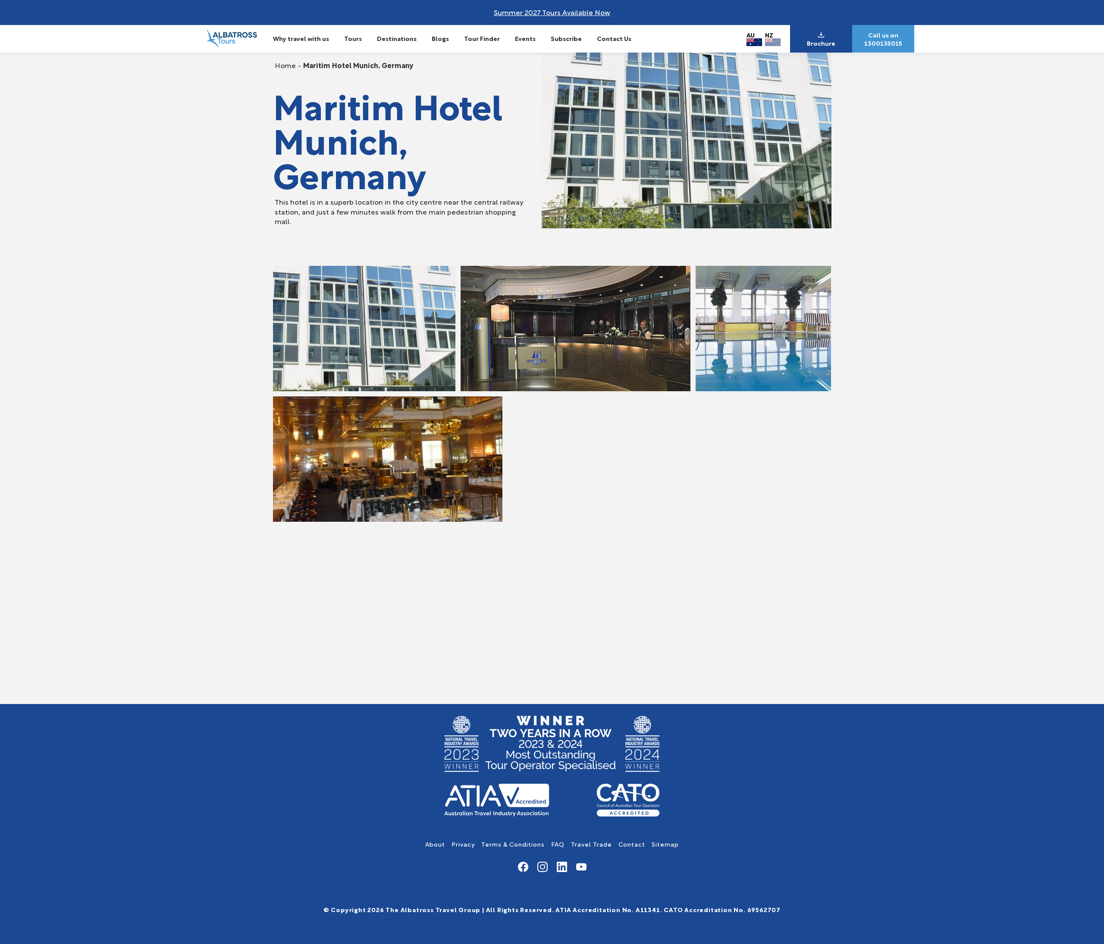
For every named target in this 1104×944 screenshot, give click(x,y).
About (435, 843)
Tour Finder (482, 38)
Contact (631, 843)
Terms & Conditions (513, 843)
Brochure (821, 43)
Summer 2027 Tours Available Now (552, 11)
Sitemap (665, 843)
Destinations (397, 38)
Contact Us (614, 38)
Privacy (463, 843)
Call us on (883, 35)
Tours (353, 38)
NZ (769, 34)
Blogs (440, 38)
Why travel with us (301, 38)
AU (750, 34)
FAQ (558, 843)
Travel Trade (591, 843)
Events (525, 38)
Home (285, 64)
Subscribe (566, 38)
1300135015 (883, 43)
